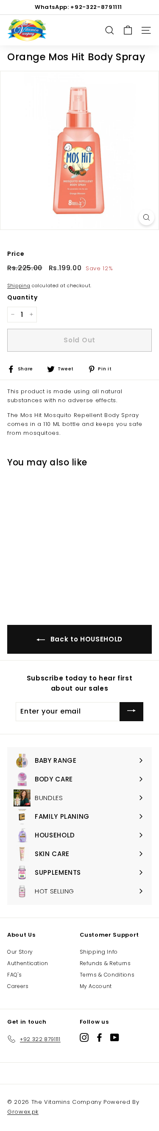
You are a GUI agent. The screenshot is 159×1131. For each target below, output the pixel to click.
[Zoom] (146, 217)
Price (15, 253)
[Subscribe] (131, 711)
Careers (18, 986)
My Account (96, 986)
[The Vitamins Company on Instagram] (84, 1037)
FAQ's (14, 974)
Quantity (22, 297)
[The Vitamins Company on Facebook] (99, 1037)
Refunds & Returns (105, 963)
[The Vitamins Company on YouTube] (114, 1037)
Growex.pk (23, 1112)
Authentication (27, 963)
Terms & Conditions (107, 974)
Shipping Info (99, 951)
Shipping (18, 285)
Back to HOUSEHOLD (85, 639)
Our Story (20, 951)
